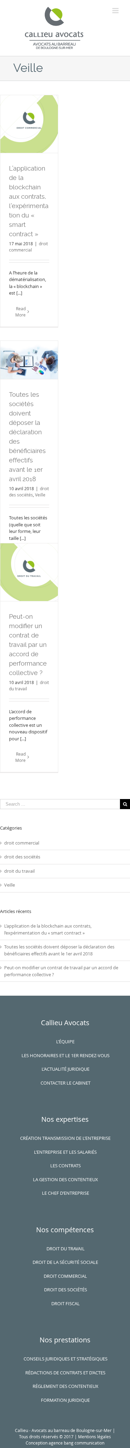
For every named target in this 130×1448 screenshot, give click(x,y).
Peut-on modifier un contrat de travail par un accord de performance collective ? (28, 644)
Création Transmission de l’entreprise (65, 1138)
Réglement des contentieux (65, 1386)
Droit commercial (65, 1276)
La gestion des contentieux (65, 1179)
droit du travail (19, 871)
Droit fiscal (65, 1303)
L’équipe (65, 1041)
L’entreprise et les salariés (65, 1152)
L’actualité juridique (65, 1069)
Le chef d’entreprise (65, 1193)
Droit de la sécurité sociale (65, 1262)
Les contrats (65, 1165)
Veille (40, 494)
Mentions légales (94, 1436)
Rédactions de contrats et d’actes (65, 1372)
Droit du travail (65, 1248)
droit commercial (21, 843)
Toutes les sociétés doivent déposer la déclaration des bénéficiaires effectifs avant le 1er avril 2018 (59, 950)
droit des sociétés (22, 857)
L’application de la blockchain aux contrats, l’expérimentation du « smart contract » (48, 929)
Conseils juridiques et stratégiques (65, 1359)
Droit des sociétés (65, 1289)
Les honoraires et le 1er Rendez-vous (65, 1055)
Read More (20, 312)
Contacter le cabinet (65, 1083)
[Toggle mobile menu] (116, 10)
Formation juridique (65, 1400)
